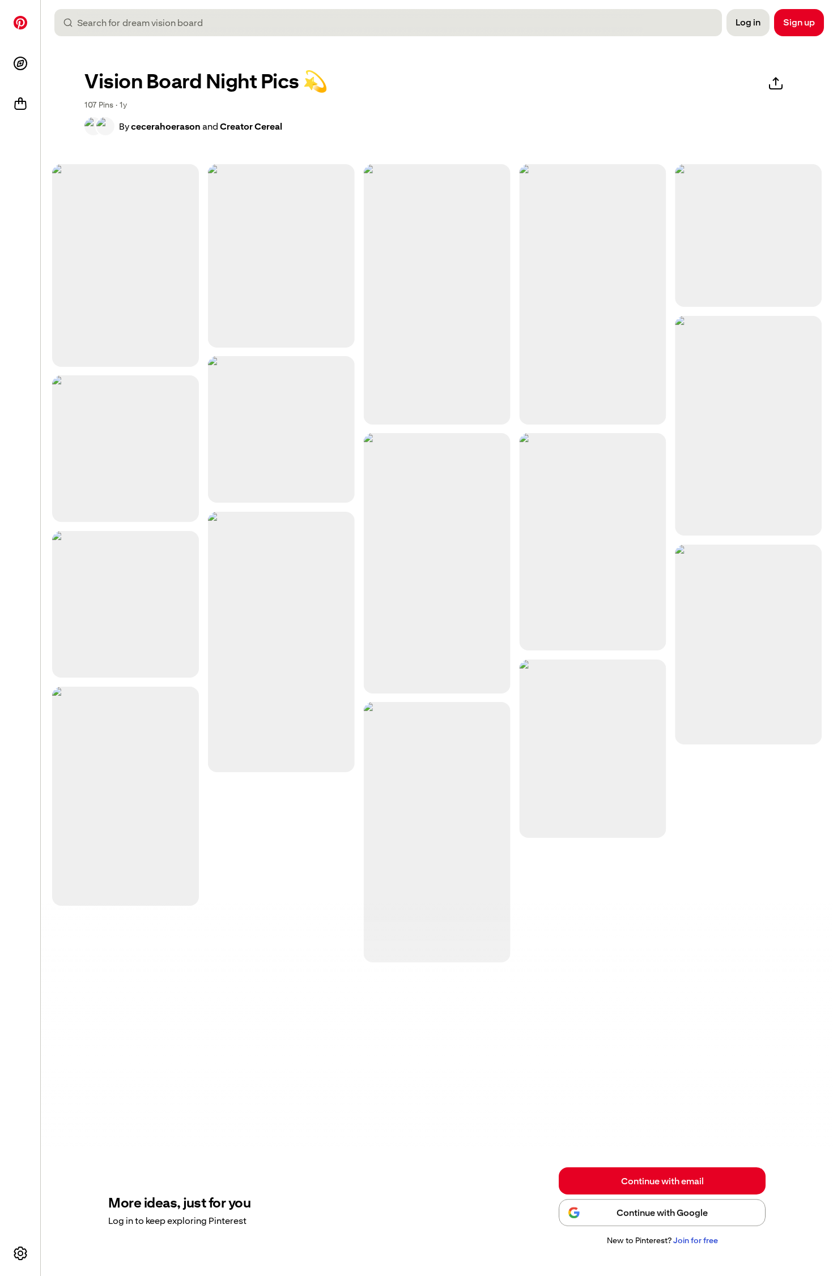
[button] (99, 126)
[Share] (775, 83)
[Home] (20, 22)
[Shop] (20, 104)
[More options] (20, 1253)
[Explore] (20, 63)
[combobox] (392, 22)
